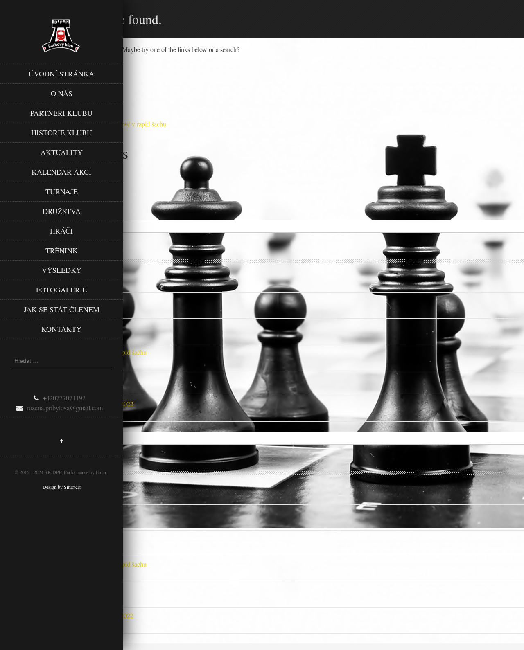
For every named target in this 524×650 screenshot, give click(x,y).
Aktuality (62, 152)
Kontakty (61, 329)
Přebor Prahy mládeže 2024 (36, 326)
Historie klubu (61, 132)
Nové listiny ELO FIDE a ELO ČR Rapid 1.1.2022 (66, 403)
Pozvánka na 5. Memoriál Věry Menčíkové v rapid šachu (73, 352)
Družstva (62, 211)
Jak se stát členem (61, 309)
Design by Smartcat (62, 487)
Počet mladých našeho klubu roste (44, 377)
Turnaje (61, 191)
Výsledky (61, 270)
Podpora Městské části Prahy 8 (39, 274)
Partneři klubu (61, 113)
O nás (61, 93)
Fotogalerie (61, 290)
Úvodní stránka (61, 74)
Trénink (61, 250)
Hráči (61, 231)
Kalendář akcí (61, 172)
